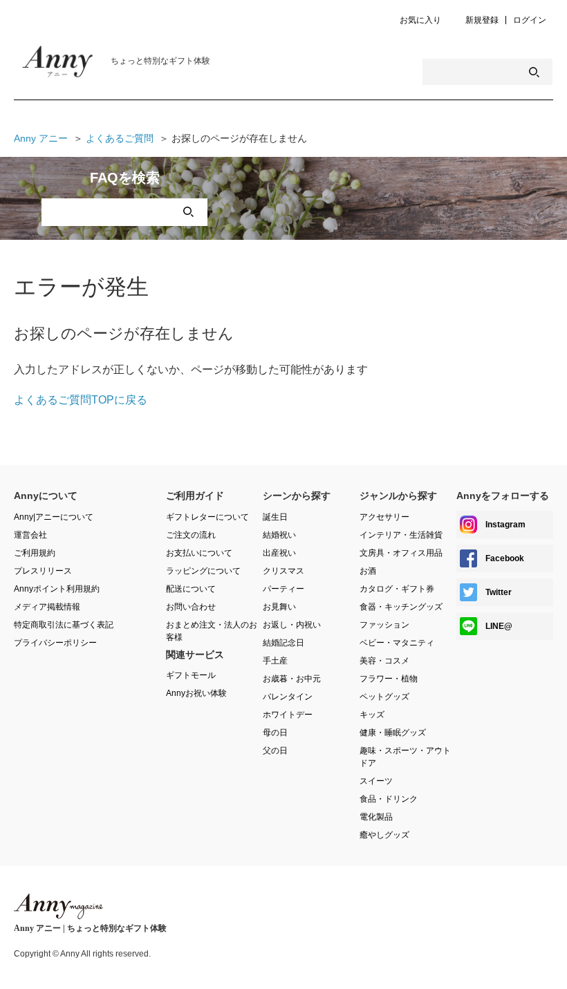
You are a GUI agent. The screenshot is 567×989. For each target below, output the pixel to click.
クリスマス (283, 571)
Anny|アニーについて (53, 517)
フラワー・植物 (389, 679)
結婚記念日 (283, 643)
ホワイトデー (288, 714)
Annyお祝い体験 (196, 693)
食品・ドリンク (389, 799)
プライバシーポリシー (55, 643)
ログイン (529, 20)
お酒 (368, 571)
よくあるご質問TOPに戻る (80, 400)
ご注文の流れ (191, 535)
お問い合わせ (191, 607)
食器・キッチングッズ (401, 607)
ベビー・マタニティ (397, 643)
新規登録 (482, 20)
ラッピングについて (203, 571)
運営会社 (30, 535)
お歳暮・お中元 (292, 679)
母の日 (275, 732)
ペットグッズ (384, 696)
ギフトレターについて (207, 517)
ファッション (384, 625)
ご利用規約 (34, 553)
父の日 (275, 750)
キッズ (372, 714)
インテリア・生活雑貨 (401, 535)
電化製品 (376, 817)
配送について (191, 589)
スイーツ (376, 781)
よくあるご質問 (120, 138)
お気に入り (420, 20)
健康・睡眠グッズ (393, 732)
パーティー (283, 589)
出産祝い (279, 553)
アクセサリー (384, 517)
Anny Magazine (69, 65)
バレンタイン (288, 696)
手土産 (275, 661)
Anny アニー (41, 138)
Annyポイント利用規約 (57, 589)
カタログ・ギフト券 (397, 589)
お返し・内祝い (292, 625)
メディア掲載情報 (47, 607)
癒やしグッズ (384, 835)
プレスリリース (43, 571)
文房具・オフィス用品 (401, 553)
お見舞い (279, 607)
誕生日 (275, 517)
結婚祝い (279, 535)
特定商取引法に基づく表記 (63, 625)
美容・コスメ (384, 661)
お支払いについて (199, 553)
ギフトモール (191, 675)
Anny (58, 906)
